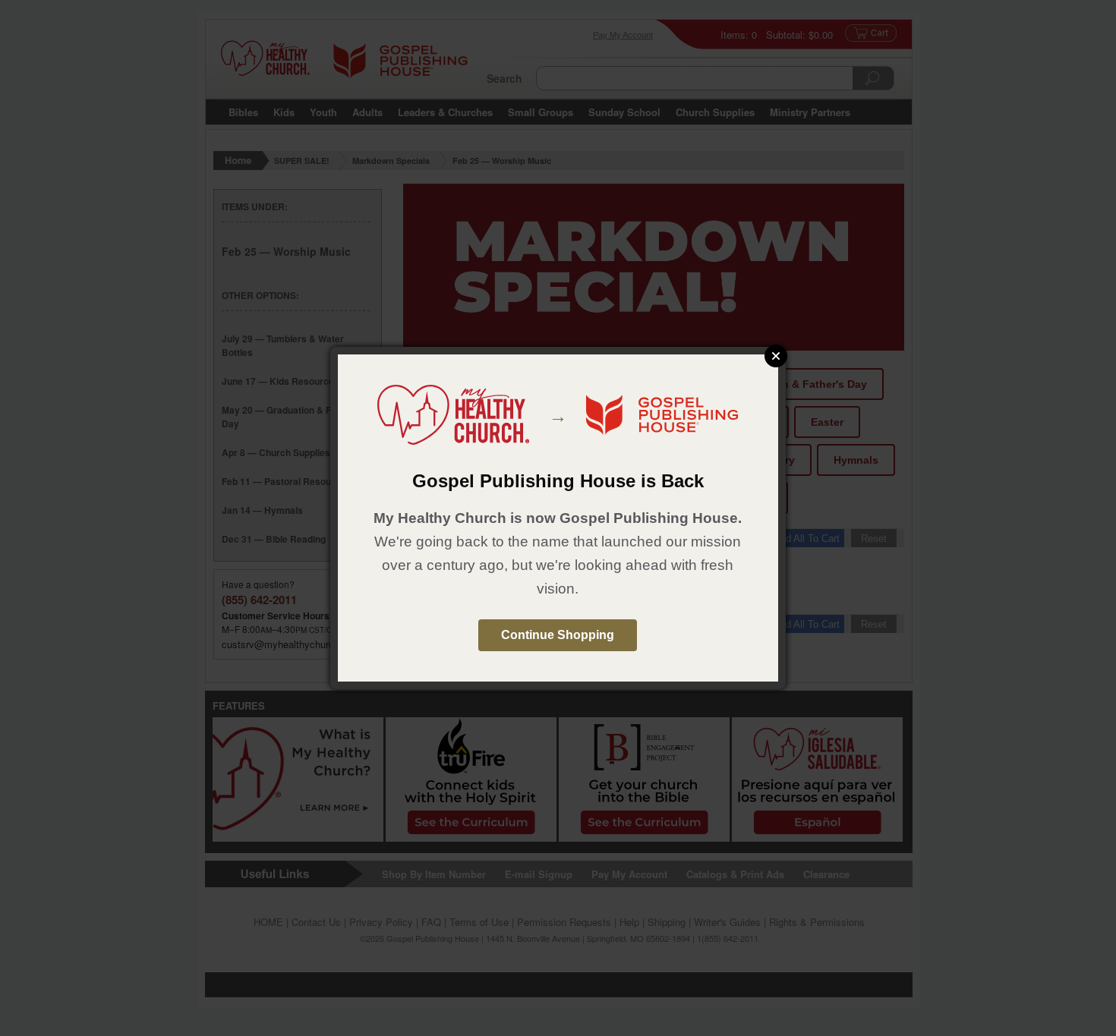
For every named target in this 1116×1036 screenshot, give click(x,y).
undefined (775, 356)
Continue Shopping (557, 634)
